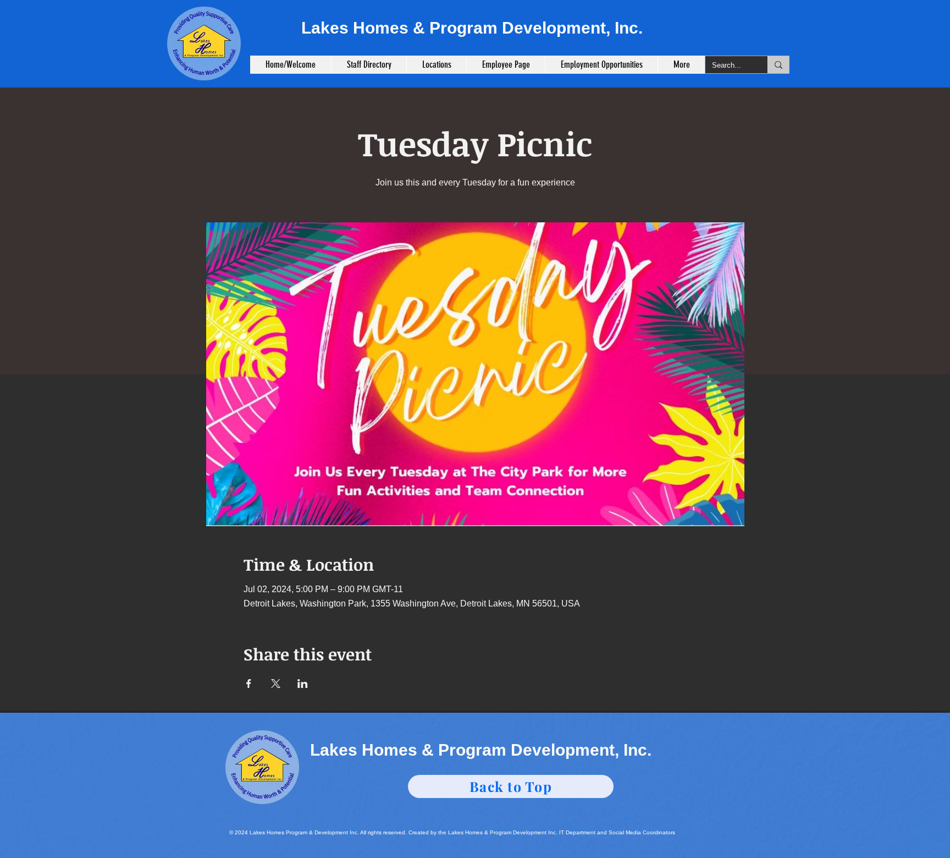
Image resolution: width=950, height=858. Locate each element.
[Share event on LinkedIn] (302, 683)
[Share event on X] (275, 683)
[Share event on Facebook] (249, 683)
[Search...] (778, 64)
